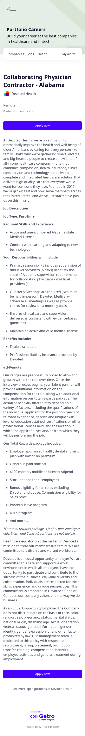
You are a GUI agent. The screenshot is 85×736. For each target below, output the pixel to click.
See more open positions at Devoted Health (42, 689)
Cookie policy (51, 727)
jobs (30, 54)
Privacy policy (33, 727)
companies (15, 54)
